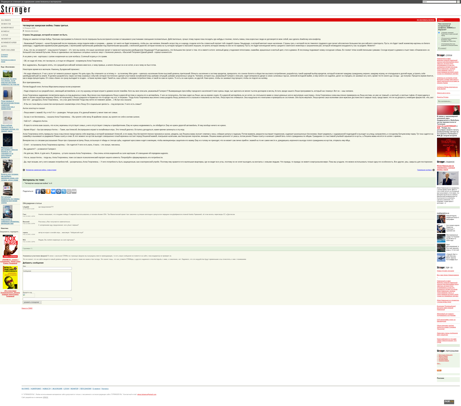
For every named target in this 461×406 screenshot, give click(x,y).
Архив (3, 61)
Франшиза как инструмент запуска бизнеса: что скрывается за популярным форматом (9, 152)
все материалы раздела (425, 20)
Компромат (36, 389)
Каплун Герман (443, 356)
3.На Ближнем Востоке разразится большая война (449, 44)
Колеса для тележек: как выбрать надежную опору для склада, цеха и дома (9, 177)
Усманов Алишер (444, 360)
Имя (24, 266)
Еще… (439, 363)
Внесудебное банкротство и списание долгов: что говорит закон (10, 128)
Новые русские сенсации (445, 271)
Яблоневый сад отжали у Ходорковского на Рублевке (446, 314)
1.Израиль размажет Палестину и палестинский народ (449, 34)
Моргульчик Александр (445, 355)
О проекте (4, 54)
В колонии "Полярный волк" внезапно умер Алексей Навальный (446, 307)
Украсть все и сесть (443, 93)
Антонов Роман (443, 359)
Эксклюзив (57, 389)
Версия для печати (31, 31)
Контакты (4, 56)
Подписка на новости (8, 60)
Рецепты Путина (442, 97)
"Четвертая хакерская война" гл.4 (38, 183)
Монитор (75, 389)
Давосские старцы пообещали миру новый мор (447, 334)
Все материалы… (445, 101)
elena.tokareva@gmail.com (146, 394)
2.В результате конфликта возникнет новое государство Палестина (449, 40)
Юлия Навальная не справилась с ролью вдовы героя (446, 168)
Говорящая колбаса (424, 170)
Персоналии (85, 389)
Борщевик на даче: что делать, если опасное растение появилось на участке (10, 81)
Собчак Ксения (443, 357)
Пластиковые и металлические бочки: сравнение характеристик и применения (10, 105)
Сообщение (27, 271)
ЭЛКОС (45, 397)
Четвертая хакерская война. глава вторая (41, 170)
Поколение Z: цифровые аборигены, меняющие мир (10, 221)
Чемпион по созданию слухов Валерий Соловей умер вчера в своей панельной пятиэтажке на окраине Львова (448, 80)
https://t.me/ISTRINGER (446, 126)
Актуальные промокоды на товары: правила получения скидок (10, 200)
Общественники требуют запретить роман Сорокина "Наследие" (446, 327)
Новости (47, 389)
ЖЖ (438, 128)
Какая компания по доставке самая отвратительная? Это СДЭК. (447, 340)
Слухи (66, 389)
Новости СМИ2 (27, 308)
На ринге (25, 389)
